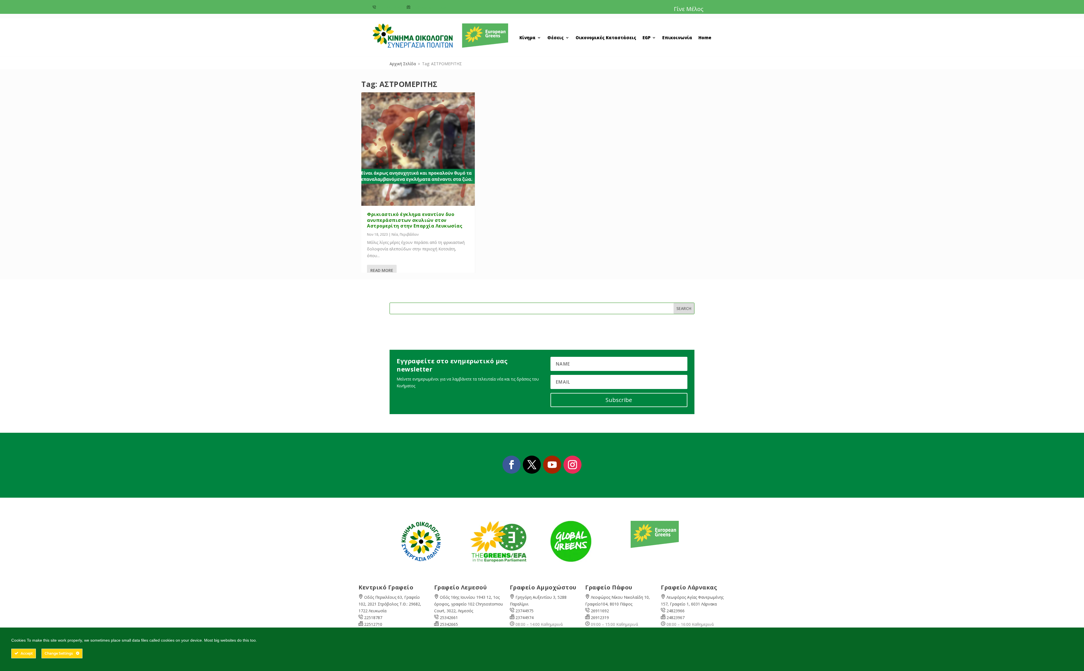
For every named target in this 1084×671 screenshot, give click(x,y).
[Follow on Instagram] (572, 465)
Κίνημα (527, 38)
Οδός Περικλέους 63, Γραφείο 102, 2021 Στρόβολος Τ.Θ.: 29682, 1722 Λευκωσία (390, 603)
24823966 (675, 610)
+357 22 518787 (390, 7)
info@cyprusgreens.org (430, 7)
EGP (646, 38)
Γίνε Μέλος (688, 9)
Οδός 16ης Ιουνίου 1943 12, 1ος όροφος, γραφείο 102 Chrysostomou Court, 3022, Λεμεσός (468, 603)
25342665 (449, 624)
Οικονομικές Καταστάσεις (606, 38)
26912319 (600, 617)
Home (704, 38)
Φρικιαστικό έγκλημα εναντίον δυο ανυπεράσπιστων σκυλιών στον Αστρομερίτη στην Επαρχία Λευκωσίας (414, 220)
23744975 (524, 610)
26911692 (600, 610)
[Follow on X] (532, 465)
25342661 (449, 617)
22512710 (373, 624)
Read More (381, 270)
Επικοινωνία (677, 38)
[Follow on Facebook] (511, 465)
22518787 (373, 617)
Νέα (395, 234)
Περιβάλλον (409, 234)
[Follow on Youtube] (552, 465)
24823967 (675, 617)
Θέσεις (555, 38)
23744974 (524, 617)
